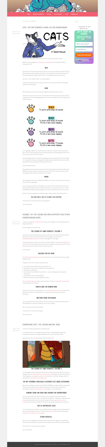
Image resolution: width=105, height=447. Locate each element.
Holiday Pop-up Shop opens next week (34, 257)
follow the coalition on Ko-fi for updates (35, 413)
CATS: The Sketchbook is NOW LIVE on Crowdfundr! (45, 27)
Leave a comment (16, 33)
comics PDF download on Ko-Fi (52, 290)
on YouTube (53, 411)
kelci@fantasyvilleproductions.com (31, 238)
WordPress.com (65, 444)
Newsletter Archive (38, 14)
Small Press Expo (38, 389)
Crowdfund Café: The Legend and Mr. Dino (41, 324)
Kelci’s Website (58, 14)
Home (28, 14)
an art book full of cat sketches (44, 62)
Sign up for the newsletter (62, 281)
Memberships (74, 14)
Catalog (49, 14)
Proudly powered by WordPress (43, 444)
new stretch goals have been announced (40, 374)
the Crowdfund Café (38, 222)
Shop (66, 14)
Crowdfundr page (29, 281)
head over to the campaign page (38, 378)
